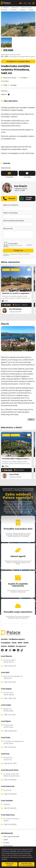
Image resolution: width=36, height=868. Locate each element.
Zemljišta (22, 9)
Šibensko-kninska (26, 7)
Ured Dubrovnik (7, 786)
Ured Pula (5, 754)
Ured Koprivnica (8, 815)
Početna (5, 7)
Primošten (4, 9)
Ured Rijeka (6, 721)
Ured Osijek (6, 705)
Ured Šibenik (6, 656)
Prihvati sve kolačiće (10, 864)
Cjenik (6, 839)
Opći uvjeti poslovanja (11, 836)
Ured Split (5, 672)
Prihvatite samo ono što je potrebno (26, 864)
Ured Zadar (5, 737)
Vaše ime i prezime (10, 205)
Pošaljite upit (18, 250)
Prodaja (30, 9)
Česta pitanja (8, 846)
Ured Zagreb (6, 689)
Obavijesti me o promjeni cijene (18, 61)
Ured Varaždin (7, 800)
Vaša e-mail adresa (10, 213)
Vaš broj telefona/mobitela (13, 220)
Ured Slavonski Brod (9, 770)
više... (31, 419)
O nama (6, 842)
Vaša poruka (8, 228)
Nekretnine (15, 7)
